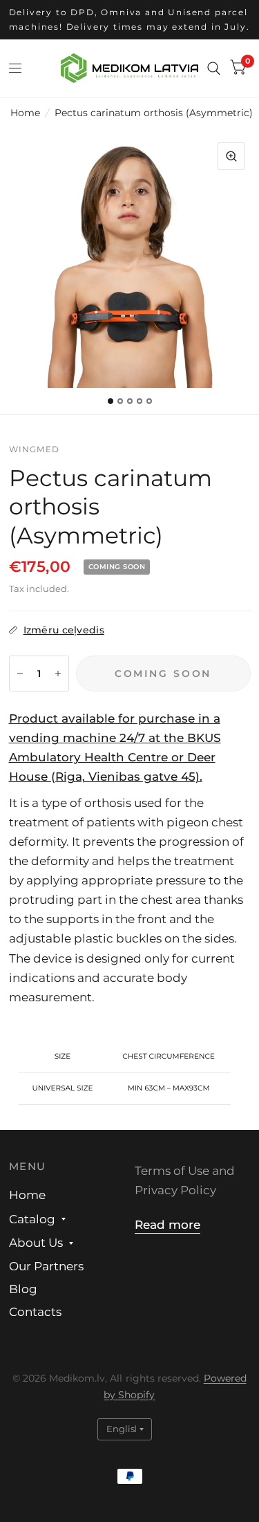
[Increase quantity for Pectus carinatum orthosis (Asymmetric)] (58, 673)
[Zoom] (231, 156)
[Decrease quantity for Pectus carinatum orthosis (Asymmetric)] (20, 673)
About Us (36, 1243)
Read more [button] (167, 1225)
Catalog (32, 1219)
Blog (23, 1289)
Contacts (35, 1312)
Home (25, 112)
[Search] (213, 68)
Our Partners (46, 1266)
